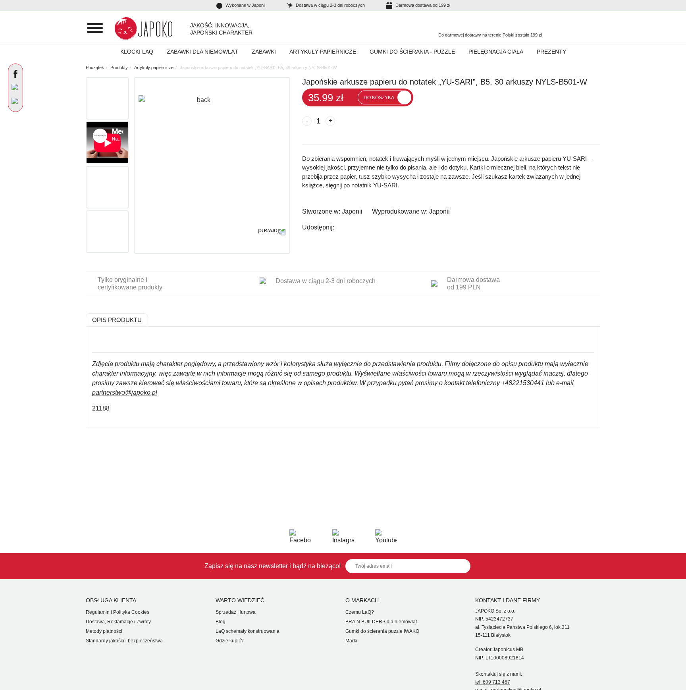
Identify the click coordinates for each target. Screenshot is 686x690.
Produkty (119, 67)
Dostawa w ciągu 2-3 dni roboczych (330, 5)
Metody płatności (104, 631)
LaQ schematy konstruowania (247, 631)
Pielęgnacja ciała (495, 51)
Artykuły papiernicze (322, 51)
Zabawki (264, 51)
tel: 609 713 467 (492, 682)
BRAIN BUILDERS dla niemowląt (381, 621)
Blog (220, 621)
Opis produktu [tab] (117, 319)
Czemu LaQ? (359, 612)
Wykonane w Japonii (244, 5)
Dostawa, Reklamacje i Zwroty (118, 621)
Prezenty (551, 51)
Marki (351, 641)
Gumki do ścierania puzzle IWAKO (382, 631)
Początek (95, 67)
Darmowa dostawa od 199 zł (422, 5)
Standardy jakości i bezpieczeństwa (124, 641)
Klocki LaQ (136, 51)
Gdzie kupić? (230, 641)
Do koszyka (379, 97)
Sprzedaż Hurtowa (236, 612)
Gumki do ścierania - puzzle (412, 51)
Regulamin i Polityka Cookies (117, 612)
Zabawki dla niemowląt (202, 51)
